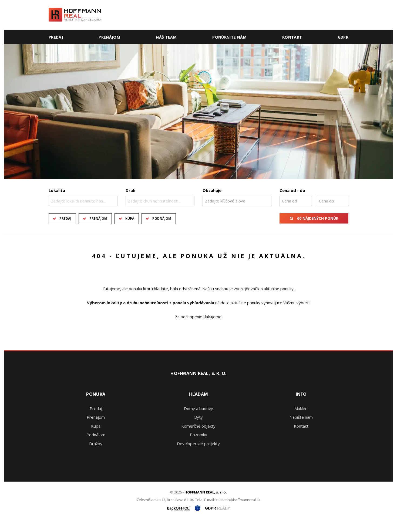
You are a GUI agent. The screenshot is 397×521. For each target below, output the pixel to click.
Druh (130, 190)
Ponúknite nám (229, 37)
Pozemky (198, 434)
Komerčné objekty (198, 426)
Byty (198, 417)
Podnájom (161, 218)
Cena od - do (292, 190)
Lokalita (57, 190)
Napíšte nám (301, 417)
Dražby (95, 443)
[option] (198, 111)
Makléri (301, 408)
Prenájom (109, 37)
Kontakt (292, 37)
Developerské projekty (198, 443)
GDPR (343, 37)
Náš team (166, 37)
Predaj (56, 37)
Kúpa (129, 218)
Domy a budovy (198, 408)
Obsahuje (212, 190)
